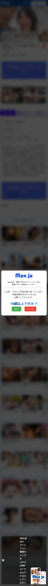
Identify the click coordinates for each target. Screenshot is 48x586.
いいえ (30, 309)
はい (16, 309)
